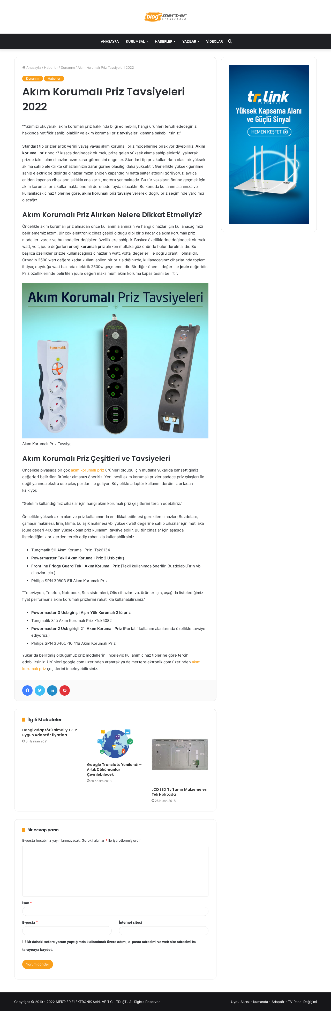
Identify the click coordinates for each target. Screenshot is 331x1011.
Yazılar (189, 41)
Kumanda (260, 1002)
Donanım (68, 67)
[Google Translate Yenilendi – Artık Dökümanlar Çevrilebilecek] (115, 744)
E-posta (30, 922)
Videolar (214, 41)
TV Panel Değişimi (302, 1002)
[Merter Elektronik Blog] (165, 16)
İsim (27, 903)
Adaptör (278, 1002)
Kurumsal (135, 41)
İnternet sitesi (130, 922)
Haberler (163, 41)
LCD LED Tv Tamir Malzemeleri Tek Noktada (179, 792)
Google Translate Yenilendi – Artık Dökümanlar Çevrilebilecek (114, 769)
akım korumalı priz (87, 470)
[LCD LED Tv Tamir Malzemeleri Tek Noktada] (180, 756)
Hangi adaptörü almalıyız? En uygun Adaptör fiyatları (50, 732)
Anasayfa (110, 41)
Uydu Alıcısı (240, 1002)
